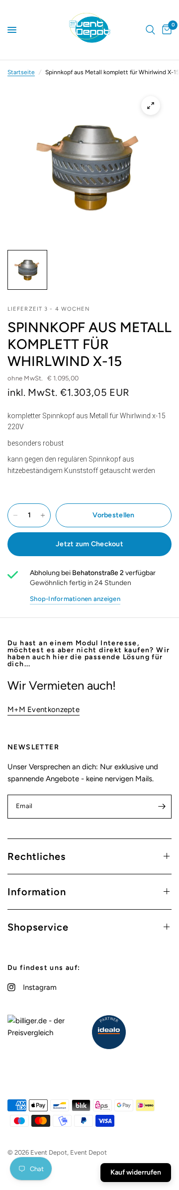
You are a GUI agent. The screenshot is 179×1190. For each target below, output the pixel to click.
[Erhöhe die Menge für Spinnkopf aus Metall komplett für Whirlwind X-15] (42, 515)
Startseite (21, 72)
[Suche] (150, 30)
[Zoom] (150, 105)
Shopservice (38, 927)
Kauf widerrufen (135, 1172)
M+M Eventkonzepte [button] (43, 710)
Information (36, 892)
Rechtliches (36, 856)
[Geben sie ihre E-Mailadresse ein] (162, 807)
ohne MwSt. (43, 378)
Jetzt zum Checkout (89, 544)
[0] (165, 30)
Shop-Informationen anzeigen (75, 598)
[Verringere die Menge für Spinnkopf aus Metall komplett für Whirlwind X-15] (15, 515)
